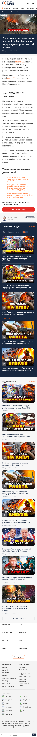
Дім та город (7, 632)
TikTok (25, 696)
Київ (20, 640)
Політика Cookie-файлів (24, 685)
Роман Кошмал (13, 218)
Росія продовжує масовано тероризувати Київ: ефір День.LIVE (16, 286)
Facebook (9, 710)
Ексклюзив (6, 640)
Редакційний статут (25, 676)
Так (34, 735)
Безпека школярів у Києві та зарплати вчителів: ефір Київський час (17, 578)
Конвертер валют (8, 686)
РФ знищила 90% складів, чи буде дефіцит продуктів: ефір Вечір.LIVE (16, 258)
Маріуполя (19, 62)
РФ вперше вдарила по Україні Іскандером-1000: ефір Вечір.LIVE (17, 342)
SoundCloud (27, 707)
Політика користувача (23, 668)
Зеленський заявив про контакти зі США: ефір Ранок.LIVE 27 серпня (16, 550)
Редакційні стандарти (22, 680)
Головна (4, 12)
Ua (28, 3)
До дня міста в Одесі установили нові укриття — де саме (19, 179)
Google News (27, 700)
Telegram (9, 700)
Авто (20, 624)
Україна (7, 8)
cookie (15, 735)
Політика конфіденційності (24, 673)
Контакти (5, 673)
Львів (4, 648)
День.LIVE (11, 78)
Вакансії (5, 670)
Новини (15, 8)
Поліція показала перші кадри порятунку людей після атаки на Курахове (20, 195)
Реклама (5, 675)
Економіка (30, 8)
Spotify (25, 703)
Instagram (9, 707)
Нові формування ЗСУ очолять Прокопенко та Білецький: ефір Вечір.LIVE (14, 608)
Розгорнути (18, 657)
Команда (5, 681)
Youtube (8, 696)
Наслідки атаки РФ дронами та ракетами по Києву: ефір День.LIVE (17, 369)
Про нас (5, 667)
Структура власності (9, 678)
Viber (7, 703)
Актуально (6, 624)
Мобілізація (23, 648)
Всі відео (32, 226)
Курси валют (6, 683)
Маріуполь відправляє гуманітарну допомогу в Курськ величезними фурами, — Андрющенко (18, 187)
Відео (12, 12)
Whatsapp (9, 714)
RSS (24, 710)
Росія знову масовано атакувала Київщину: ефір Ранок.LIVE (18, 313)
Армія (22, 8)
